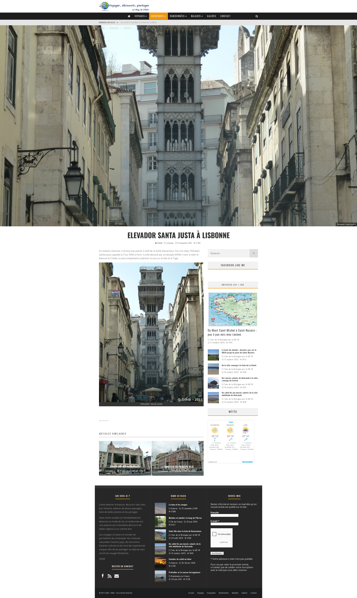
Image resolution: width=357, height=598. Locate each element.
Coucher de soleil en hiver (180, 559)
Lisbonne (170, 243)
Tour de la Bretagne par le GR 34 (224, 339)
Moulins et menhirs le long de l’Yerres (185, 517)
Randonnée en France (180, 576)
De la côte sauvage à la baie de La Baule (239, 365)
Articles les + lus (233, 284)
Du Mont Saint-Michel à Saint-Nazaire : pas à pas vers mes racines (151, 22)
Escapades (157, 16)
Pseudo (215, 512)
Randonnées (177, 16)
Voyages (140, 16)
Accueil (191, 593)
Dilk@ (159, 242)
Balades (196, 16)
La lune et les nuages (178, 504)
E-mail (215, 521)
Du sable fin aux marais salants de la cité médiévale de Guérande (239, 394)
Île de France (177, 522)
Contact (225, 16)
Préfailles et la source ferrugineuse (184, 572)
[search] (254, 253)
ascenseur (104, 420)
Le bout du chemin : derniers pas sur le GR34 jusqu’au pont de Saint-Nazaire (239, 351)
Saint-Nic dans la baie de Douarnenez (185, 531)
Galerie (211, 16)
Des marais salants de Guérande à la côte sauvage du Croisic (240, 379)
